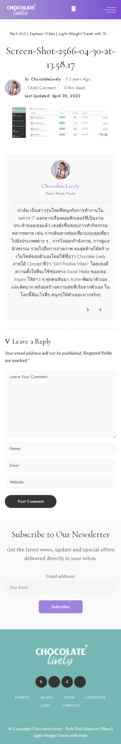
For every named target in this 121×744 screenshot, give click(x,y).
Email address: (61, 576)
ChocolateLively (46, 79)
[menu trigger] (109, 9)
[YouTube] (106, 310)
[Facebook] (88, 310)
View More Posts (60, 193)
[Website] (81, 310)
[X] (94, 310)
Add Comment (42, 88)
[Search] (96, 9)
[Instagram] (100, 310)
